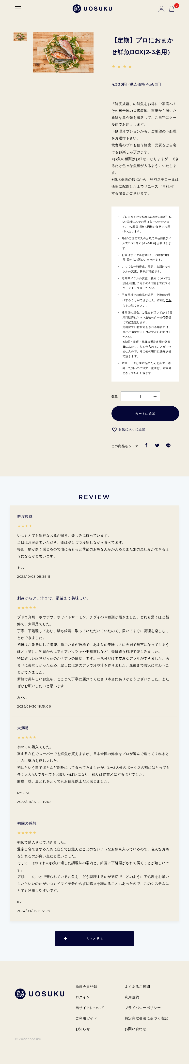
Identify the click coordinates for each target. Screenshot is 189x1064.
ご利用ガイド (86, 1018)
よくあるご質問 (137, 986)
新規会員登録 (86, 986)
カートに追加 (145, 413)
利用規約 (132, 997)
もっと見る (94, 939)
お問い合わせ (135, 1029)
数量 (114, 396)
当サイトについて (90, 1007)
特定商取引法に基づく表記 (146, 1018)
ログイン (83, 997)
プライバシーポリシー (143, 1007)
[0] (171, 9)
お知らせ (83, 1029)
